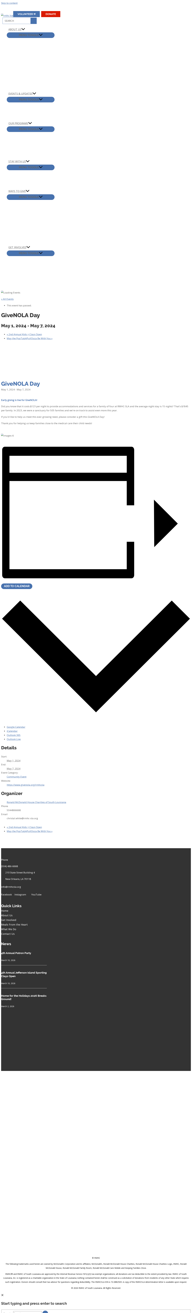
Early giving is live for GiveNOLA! (19, 400)
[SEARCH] (34, 21)
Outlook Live (14, 739)
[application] (23, 29)
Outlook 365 (14, 735)
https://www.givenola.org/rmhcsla (25, 784)
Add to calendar (17, 586)
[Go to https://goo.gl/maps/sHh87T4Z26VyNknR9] (26, 875)
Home (4, 910)
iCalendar (12, 731)
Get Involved (8, 920)
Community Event (16, 776)
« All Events (7, 299)
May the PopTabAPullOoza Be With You (29, 338)
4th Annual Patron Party (16, 953)
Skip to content (9, 3)
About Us (7, 915)
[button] (74, 9)
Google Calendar (16, 727)
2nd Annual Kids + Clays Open (24, 334)
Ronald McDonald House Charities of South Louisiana (36, 802)
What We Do (8, 929)
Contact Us (8, 933)
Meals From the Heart (14, 924)
